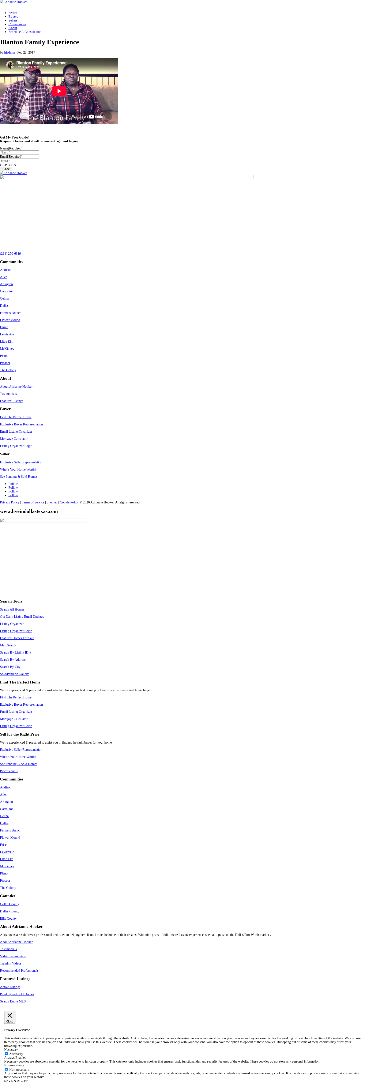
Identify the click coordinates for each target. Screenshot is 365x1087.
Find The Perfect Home (15, 417)
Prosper (5, 363)
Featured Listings (11, 401)
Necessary (16, 1054)
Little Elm (6, 341)
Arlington (6, 284)
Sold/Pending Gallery (14, 674)
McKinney (7, 348)
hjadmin (9, 52)
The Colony (8, 370)
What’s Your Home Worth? (18, 469)
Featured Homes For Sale (17, 638)
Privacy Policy (9, 502)
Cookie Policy (69, 502)
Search (13, 13)
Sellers (12, 20)
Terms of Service (33, 502)
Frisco (4, 327)
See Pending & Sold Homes (18, 476)
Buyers (13, 16)
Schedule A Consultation (24, 32)
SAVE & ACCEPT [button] (17, 1081)
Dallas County (9, 911)
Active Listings (10, 987)
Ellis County (8, 918)
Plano (4, 356)
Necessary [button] (11, 1049)
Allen (3, 277)
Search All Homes (12, 609)
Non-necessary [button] (14, 1065)
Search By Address (13, 659)
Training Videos (10, 963)
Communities (17, 24)
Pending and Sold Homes (17, 994)
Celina (4, 298)
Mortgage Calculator (13, 438)
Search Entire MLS (13, 1001)
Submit (6, 169)
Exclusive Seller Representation (21, 462)
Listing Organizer (11, 624)
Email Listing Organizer (16, 431)
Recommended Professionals (19, 970)
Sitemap (52, 502)
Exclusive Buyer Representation (21, 424)
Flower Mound (10, 320)
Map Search (8, 645)
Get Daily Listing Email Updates (22, 616)
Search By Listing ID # (15, 652)
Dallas (4, 305)
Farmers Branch (10, 313)
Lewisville (7, 334)
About (12, 28)
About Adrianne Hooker (16, 386)
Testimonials (8, 394)
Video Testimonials (13, 956)
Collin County (9, 904)
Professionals (9, 771)
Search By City (10, 667)
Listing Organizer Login (16, 446)
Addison (5, 270)
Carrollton (7, 291)
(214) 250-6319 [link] (10, 253)
